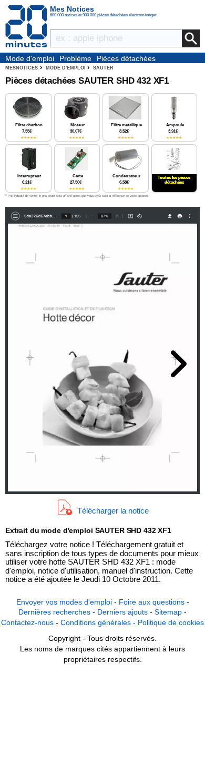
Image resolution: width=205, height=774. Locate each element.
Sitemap (168, 612)
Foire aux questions (151, 602)
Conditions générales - (99, 622)
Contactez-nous (27, 622)
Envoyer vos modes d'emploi (64, 602)
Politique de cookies (171, 622)
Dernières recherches (54, 612)
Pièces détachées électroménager (126, 59)
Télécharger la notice (113, 510)
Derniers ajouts (122, 612)
